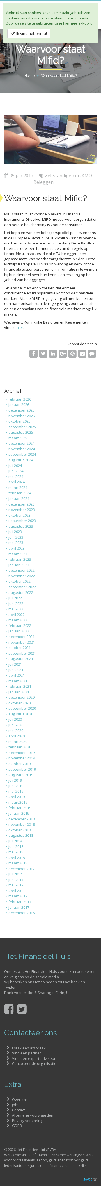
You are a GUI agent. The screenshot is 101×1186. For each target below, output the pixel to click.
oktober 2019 (19, 763)
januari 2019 (18, 813)
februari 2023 (19, 559)
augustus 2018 (20, 835)
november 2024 (21, 448)
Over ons (20, 1099)
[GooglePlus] (63, 353)
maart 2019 (17, 802)
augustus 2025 (20, 432)
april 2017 (16, 890)
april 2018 (16, 857)
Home (29, 75)
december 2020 (21, 697)
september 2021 (22, 653)
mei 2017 (15, 885)
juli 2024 (15, 465)
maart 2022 (17, 620)
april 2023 (16, 548)
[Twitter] (43, 353)
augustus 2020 (20, 714)
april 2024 (16, 481)
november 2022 (21, 575)
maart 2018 (17, 863)
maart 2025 (17, 437)
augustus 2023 (20, 526)
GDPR (17, 1125)
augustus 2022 (20, 592)
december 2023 (21, 504)
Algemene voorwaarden (32, 1115)
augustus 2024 (20, 459)
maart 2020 (17, 741)
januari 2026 (18, 404)
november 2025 (21, 415)
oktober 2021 (19, 647)
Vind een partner (26, 1053)
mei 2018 (15, 852)
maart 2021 (17, 680)
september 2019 (22, 769)
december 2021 (21, 636)
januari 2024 (18, 498)
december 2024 (21, 443)
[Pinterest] (72, 353)
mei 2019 (15, 791)
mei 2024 (15, 476)
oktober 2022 (19, 581)
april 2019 (16, 796)
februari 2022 (19, 625)
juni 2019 (15, 785)
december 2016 (21, 912)
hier (20, 327)
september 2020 (22, 708)
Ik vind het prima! (31, 33)
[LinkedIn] (53, 353)
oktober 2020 (19, 703)
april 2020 (16, 736)
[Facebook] (33, 353)
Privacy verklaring (27, 1120)
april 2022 (16, 614)
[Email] (82, 353)
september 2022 (22, 586)
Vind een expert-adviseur (34, 1058)
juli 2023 (15, 531)
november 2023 (21, 509)
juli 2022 (15, 597)
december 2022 (21, 570)
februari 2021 (19, 686)
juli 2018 (15, 841)
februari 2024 (19, 492)
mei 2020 (15, 730)
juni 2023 (15, 537)
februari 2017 (19, 901)
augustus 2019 (20, 774)
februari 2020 (19, 747)
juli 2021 (15, 664)
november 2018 (21, 824)
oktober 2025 (19, 421)
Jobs (15, 1104)
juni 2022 (15, 603)
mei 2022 (15, 608)
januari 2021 (18, 691)
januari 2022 (18, 631)
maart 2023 (17, 553)
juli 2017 (15, 874)
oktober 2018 (19, 830)
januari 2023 (18, 564)
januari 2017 (18, 907)
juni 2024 (15, 470)
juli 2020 (15, 719)
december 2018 (21, 819)
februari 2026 (19, 399)
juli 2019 (15, 780)
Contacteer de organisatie (34, 1063)
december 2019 (21, 752)
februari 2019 (19, 807)
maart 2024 (17, 487)
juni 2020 (15, 725)
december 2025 (21, 410)
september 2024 (22, 454)
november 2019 (21, 758)
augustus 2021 (20, 658)
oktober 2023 (19, 515)
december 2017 (21, 868)
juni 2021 (15, 669)
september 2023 (22, 520)
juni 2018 (15, 846)
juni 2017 (15, 879)
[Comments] (92, 353)
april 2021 (16, 675)
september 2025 (22, 426)
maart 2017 (17, 896)
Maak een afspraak (29, 1047)
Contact (18, 1110)
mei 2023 (15, 542)
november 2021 (21, 642)
